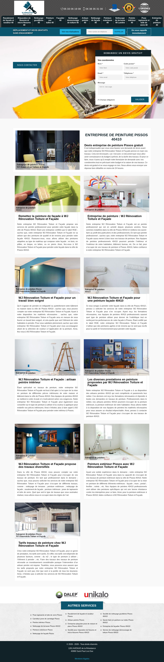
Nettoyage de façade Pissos (43, 633)
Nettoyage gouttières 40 (38, 20)
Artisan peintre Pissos (76, 620)
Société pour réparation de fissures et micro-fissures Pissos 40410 (82, 631)
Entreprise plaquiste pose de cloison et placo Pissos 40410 (82, 625)
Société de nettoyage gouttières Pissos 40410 (117, 615)
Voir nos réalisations (70, 32)
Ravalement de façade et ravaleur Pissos (81, 615)
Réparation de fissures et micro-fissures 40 (24, 21)
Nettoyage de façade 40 (95, 20)
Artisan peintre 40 (85, 20)
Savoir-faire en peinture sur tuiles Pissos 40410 (118, 621)
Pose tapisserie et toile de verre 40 (143, 21)
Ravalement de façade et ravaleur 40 (8, 20)
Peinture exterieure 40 (107, 20)
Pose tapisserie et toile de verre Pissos (47, 615)
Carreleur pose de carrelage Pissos (46, 619)
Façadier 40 (60, 19)
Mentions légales (82, 659)
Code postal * (129, 64)
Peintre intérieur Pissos (41, 622)
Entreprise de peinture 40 (157, 21)
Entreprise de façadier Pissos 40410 (116, 626)
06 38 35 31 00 (94, 8)
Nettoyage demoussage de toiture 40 (73, 20)
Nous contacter (27, 65)
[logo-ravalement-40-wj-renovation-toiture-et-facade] (29, 7)
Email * (100, 73)
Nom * (100, 64)
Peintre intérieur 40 (132, 20)
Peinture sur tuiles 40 (50, 20)
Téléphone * (129, 73)
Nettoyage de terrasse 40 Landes (120, 20)
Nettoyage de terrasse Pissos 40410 (46, 626)
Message (101, 83)
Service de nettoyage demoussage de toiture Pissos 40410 (117, 631)
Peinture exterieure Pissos (43, 630)
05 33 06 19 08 (72, 8)
